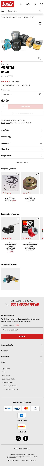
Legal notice (6, 369)
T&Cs (3, 372)
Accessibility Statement (9, 386)
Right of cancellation (8, 379)
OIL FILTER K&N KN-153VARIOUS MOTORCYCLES (30, 246)
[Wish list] (34, 4)
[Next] (41, 41)
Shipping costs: (5, 123)
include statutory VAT (13, 120)
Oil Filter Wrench (30, 199)
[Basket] (41, 4)
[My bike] (27, 4)
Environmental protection (10, 389)
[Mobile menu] (2, 10)
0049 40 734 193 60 (25, 305)
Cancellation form (7, 382)
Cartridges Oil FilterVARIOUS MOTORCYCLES (10, 246)
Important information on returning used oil (15, 85)
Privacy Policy (6, 375)
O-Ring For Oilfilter (10, 199)
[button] (40, 11)
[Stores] (21, 4)
